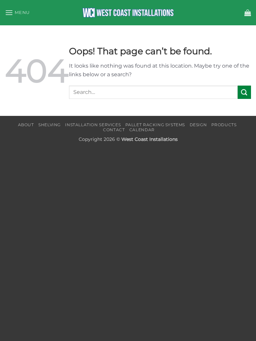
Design (198, 124)
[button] (17, 12)
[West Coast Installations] (128, 13)
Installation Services (93, 124)
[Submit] (244, 92)
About (26, 124)
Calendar (142, 129)
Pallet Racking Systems (155, 124)
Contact (114, 129)
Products (224, 124)
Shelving (49, 124)
